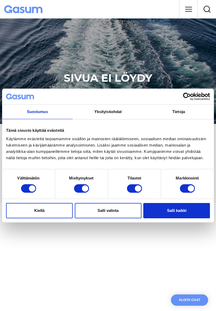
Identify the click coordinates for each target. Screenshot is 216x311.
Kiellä (39, 210)
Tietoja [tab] (178, 111)
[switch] (81, 188)
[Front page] (23, 9)
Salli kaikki (176, 210)
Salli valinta (108, 210)
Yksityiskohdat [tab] (108, 111)
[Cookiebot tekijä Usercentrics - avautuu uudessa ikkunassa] (187, 96)
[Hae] (207, 9)
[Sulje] (188, 9)
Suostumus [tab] (37, 111)
